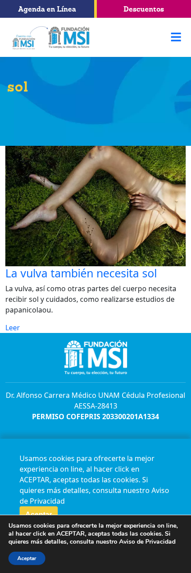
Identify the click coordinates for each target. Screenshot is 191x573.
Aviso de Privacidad (147, 541)
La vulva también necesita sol (81, 272)
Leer (12, 328)
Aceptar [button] (26, 558)
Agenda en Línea (47, 9)
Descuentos (143, 9)
